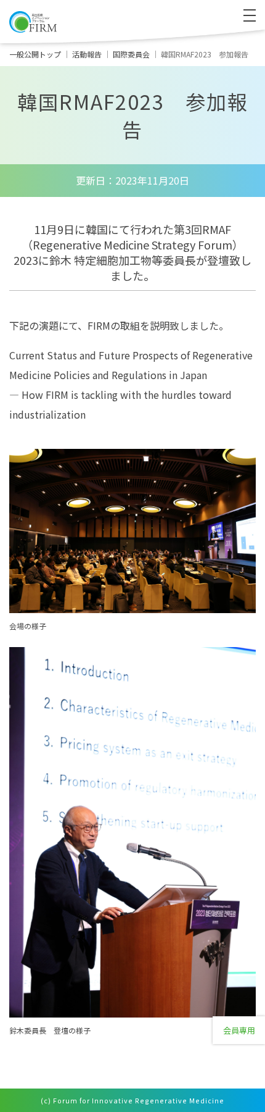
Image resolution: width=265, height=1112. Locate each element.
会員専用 (239, 1030)
